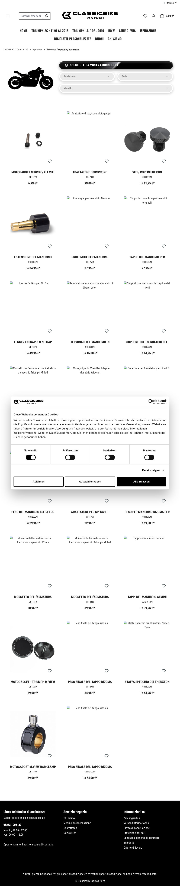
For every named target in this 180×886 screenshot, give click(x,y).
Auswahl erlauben (90, 481)
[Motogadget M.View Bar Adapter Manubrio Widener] (90, 394)
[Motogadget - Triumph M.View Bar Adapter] (33, 649)
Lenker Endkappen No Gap (33, 342)
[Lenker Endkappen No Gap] (33, 309)
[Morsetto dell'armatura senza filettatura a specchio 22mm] (33, 564)
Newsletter (69, 833)
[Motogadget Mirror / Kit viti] (33, 139)
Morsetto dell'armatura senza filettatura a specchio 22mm (33, 597)
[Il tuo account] (153, 15)
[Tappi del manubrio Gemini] (147, 564)
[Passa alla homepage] (90, 15)
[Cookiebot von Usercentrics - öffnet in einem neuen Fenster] (151, 401)
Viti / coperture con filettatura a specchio (147, 172)
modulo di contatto (42, 844)
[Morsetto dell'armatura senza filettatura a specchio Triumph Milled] (90, 564)
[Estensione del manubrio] (33, 224)
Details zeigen (151, 470)
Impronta (129, 842)
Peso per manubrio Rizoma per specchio (147, 512)
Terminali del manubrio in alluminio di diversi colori (90, 342)
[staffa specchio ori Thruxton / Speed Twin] (147, 649)
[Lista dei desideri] (145, 15)
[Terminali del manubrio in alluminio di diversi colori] (90, 309)
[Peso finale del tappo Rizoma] (90, 649)
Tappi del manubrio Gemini (147, 597)
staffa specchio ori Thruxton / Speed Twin (147, 682)
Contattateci (70, 828)
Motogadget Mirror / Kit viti (32, 172)
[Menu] (8, 15)
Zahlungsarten (132, 818)
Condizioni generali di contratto (141, 837)
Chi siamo (69, 818)
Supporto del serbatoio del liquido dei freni (147, 342)
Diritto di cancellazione (137, 828)
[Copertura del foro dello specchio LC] (147, 394)
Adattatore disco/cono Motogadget (89, 172)
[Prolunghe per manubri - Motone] (90, 224)
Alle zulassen (141, 481)
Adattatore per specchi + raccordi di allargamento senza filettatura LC (90, 512)
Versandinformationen (136, 823)
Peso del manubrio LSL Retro (32, 512)
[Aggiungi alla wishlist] (49, 161)
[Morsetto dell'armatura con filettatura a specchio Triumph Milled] (33, 394)
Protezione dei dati (134, 833)
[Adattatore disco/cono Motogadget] (90, 139)
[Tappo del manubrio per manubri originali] (147, 224)
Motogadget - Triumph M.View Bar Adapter (33, 682)
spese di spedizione (72, 874)
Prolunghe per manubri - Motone (90, 257)
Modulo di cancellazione (77, 823)
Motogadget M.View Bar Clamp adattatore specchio (33, 767)
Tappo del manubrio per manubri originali (147, 257)
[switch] (70, 457)
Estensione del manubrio (33, 257)
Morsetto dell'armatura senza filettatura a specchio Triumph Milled (90, 597)
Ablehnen (38, 481)
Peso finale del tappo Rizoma (90, 682)
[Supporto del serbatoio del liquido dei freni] (147, 309)
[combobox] (30, 16)
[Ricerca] (46, 16)
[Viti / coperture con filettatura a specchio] (147, 139)
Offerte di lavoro (133, 847)
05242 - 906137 (12, 825)
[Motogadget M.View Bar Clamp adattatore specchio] (33, 734)
